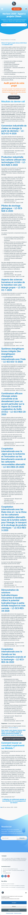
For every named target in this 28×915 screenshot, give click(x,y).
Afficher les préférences (14, 910)
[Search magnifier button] (26, 25)
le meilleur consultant (15, 732)
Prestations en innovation (7, 19)
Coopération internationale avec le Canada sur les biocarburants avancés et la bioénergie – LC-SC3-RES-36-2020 (13, 655)
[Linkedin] (2, 876)
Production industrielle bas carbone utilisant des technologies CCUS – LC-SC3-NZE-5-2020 (13, 161)
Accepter (14, 902)
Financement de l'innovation (20, 19)
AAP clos (4, 807)
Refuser (14, 906)
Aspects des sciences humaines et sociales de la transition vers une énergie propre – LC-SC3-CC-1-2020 (13, 284)
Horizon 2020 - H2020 (12, 807)
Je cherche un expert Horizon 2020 (14, 739)
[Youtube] (8, 876)
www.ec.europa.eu (13, 727)
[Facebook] (5, 876)
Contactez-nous (14, 97)
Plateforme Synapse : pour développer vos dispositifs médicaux (13, 887)
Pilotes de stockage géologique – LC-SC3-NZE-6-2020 (12, 208)
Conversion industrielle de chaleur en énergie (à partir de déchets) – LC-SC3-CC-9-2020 (14, 129)
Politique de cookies (9, 913)
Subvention (5, 21)
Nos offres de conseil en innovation (7, 883)
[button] (26, 892)
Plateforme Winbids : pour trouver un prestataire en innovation (13, 885)
